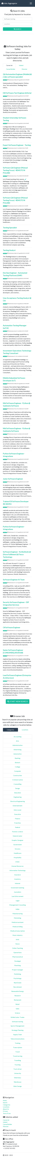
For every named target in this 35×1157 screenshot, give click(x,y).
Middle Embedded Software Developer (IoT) (14, 379)
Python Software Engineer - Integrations (14, 455)
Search (5, 1102)
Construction (17, 775)
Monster (24, 69)
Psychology (17, 978)
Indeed (21, 65)
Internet (17, 883)
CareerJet (9, 65)
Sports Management (17, 1026)
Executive (17, 814)
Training (17, 1043)
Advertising (17, 749)
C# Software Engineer (11, 627)
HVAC (17, 862)
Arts (17, 741)
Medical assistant (17, 922)
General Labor (17, 836)
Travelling (17, 1060)
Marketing (17, 918)
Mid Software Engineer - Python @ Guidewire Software (16, 404)
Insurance (17, 875)
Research (17, 995)
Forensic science (17, 831)
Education (17, 793)
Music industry (17, 935)
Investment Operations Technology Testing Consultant (17, 352)
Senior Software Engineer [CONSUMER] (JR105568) (13, 651)
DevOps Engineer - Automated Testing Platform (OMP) (15, 274)
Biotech (17, 762)
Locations (25, 730)
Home (5, 1100)
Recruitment (17, 987)
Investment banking (17, 888)
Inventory (17, 879)
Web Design (17, 1086)
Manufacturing (18, 913)
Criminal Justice (17, 780)
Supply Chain (17, 1034)
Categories (10, 730)
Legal (17, 900)
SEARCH (18, 29)
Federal (17, 827)
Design (17, 788)
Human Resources (17, 866)
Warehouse (17, 1082)
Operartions (17, 952)
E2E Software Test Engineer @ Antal (17, 93)
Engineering (17, 797)
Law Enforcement (17, 896)
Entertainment (17, 806)
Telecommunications (17, 1039)
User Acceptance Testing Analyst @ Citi (17, 299)
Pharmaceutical (17, 957)
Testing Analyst (9, 250)
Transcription (17, 1047)
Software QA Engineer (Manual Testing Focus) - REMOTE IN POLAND (15, 170)
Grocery (17, 849)
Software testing (17, 1021)
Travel (17, 1052)
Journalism (17, 892)
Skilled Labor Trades (17, 1017)
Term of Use (7, 1113)
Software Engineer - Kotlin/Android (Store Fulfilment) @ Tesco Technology (17, 554)
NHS (17, 939)
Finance (17, 818)
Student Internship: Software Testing (14, 119)
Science (17, 1013)
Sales (17, 1008)
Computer (17, 771)
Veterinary (17, 1078)
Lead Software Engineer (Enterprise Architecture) (17, 676)
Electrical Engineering (17, 801)
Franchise (17, 823)
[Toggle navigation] (30, 3)
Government (17, 844)
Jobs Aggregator (10, 3)
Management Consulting (17, 905)
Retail (17, 1004)
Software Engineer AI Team (13, 580)
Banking (17, 758)
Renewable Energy (17, 991)
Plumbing (17, 965)
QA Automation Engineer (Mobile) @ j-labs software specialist (17, 75)
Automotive (17, 754)
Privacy (5, 1111)
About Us (6, 1109)
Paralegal (17, 961)
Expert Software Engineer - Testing (17, 145)
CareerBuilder (10, 69)
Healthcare (17, 853)
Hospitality (17, 857)
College (17, 767)
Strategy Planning (17, 1030)
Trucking (17, 1065)
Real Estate (17, 983)
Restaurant (17, 1000)
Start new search (18, 701)
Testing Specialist (10, 228)
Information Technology (18, 870)
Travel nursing (17, 1056)
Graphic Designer (17, 840)
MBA (17, 909)
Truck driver (17, 1069)
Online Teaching (17, 948)
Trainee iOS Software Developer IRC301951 (16, 502)
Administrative (17, 745)
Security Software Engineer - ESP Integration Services (16, 603)
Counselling (17, 784)
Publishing (17, 974)
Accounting (17, 737)
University (17, 1073)
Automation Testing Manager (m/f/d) (14, 326)
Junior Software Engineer (13, 479)
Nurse (17, 944)
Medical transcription (17, 931)
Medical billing (18, 926)
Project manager (17, 970)
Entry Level (17, 810)
